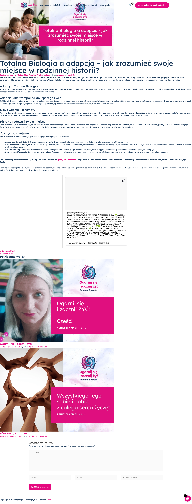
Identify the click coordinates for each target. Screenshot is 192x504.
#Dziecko (71, 235)
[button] (50, 5)
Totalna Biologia (43, 75)
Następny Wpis (7, 253)
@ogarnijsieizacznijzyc (77, 213)
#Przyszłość (90, 235)
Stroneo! (50, 500)
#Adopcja (91, 230)
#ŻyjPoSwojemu (93, 233)
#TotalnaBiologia (99, 228)
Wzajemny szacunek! (14, 433)
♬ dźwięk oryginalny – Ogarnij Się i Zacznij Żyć (88, 243)
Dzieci (20, 75)
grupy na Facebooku (67, 160)
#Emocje (100, 235)
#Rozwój (70, 233)
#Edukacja (80, 235)
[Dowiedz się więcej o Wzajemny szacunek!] (57, 390)
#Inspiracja (112, 230)
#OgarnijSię (112, 228)
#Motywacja (80, 233)
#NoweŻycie (101, 230)
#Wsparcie (106, 233)
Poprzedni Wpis (7, 251)
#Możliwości (72, 237)
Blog (26, 75)
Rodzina (32, 75)
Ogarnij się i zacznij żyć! (16, 343)
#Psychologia (119, 235)
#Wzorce (122, 230)
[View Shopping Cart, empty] (130, 5)
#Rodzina (115, 233)
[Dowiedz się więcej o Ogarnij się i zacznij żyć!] (57, 300)
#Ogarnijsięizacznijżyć (76, 230)
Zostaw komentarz (8, 75)
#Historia (109, 235)
